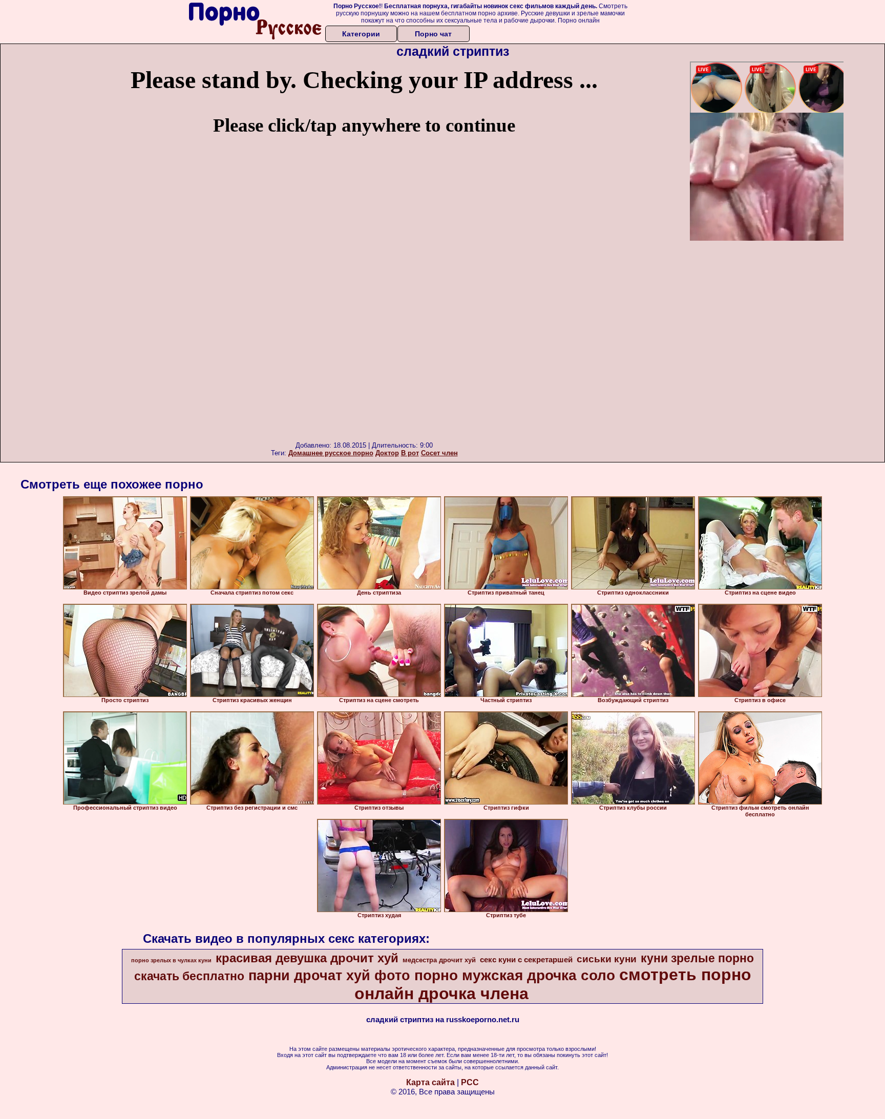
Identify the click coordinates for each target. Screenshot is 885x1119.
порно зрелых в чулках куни (171, 960)
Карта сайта (430, 1082)
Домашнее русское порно (330, 453)
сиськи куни (607, 959)
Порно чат (433, 34)
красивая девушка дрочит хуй (307, 958)
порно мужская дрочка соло (514, 975)
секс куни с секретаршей (526, 960)
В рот (410, 453)
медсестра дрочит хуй (439, 960)
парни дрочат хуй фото (329, 975)
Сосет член (439, 453)
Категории (361, 34)
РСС (470, 1082)
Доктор (387, 453)
